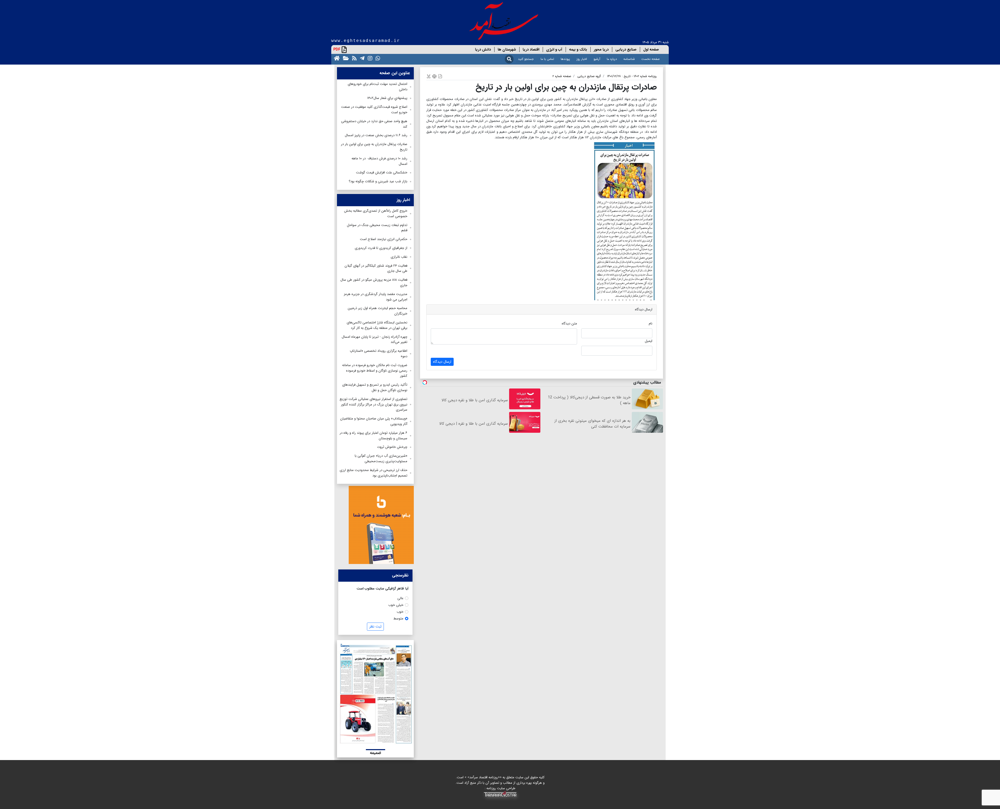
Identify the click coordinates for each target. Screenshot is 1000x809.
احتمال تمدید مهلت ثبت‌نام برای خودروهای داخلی (377, 86)
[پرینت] (434, 76)
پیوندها (565, 59)
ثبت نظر (375, 626)
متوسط (398, 618)
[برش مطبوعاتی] (428, 76)
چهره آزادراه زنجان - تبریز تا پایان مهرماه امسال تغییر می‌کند (374, 339)
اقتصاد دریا (531, 49)
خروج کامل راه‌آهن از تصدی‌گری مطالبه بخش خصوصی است (375, 213)
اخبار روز (582, 59)
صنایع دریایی (625, 49)
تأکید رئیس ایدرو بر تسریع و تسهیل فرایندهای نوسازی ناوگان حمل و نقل (374, 387)
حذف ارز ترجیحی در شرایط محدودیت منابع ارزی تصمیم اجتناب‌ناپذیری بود (373, 472)
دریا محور (601, 49)
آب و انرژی (554, 49)
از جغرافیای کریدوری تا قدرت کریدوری (381, 248)
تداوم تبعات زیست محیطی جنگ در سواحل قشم (377, 227)
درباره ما (612, 59)
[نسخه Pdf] (440, 76)
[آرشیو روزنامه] (345, 58)
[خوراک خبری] (353, 58)
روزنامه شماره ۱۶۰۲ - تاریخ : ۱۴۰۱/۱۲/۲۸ (632, 76)
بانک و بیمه (578, 49)
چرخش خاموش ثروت (392, 447)
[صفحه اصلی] (336, 58)
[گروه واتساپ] (376, 58)
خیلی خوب (395, 605)
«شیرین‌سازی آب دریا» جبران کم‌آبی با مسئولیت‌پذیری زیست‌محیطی (381, 458)
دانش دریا (483, 49)
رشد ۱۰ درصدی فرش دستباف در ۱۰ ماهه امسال (379, 161)
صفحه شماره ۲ (561, 76)
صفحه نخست (650, 59)
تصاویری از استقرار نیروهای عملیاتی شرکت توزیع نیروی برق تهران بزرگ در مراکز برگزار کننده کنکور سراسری (373, 404)
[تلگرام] (361, 58)
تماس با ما (547, 59)
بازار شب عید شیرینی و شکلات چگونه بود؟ (378, 181)
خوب (400, 611)
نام (650, 323)
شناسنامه (629, 59)
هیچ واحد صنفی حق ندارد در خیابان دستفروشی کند (374, 123)
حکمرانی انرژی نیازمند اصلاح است (383, 239)
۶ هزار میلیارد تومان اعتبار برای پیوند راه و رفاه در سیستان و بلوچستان (373, 435)
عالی (400, 598)
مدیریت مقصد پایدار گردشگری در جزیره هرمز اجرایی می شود (375, 296)
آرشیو (596, 59)
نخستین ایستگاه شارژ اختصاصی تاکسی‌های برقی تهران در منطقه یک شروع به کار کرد (377, 325)
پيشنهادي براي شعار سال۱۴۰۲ (387, 98)
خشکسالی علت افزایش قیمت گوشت (381, 172)
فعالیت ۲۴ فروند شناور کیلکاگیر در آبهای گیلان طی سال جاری (376, 268)
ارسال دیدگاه (442, 362)
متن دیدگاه (569, 323)
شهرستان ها (507, 49)
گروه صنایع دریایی (589, 76)
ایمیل (648, 341)
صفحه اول (651, 49)
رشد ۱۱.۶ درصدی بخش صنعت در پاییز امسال (376, 135)
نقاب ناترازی (399, 257)
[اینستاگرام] (369, 58)
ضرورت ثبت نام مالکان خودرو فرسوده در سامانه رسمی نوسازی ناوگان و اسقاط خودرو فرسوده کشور (374, 370)
